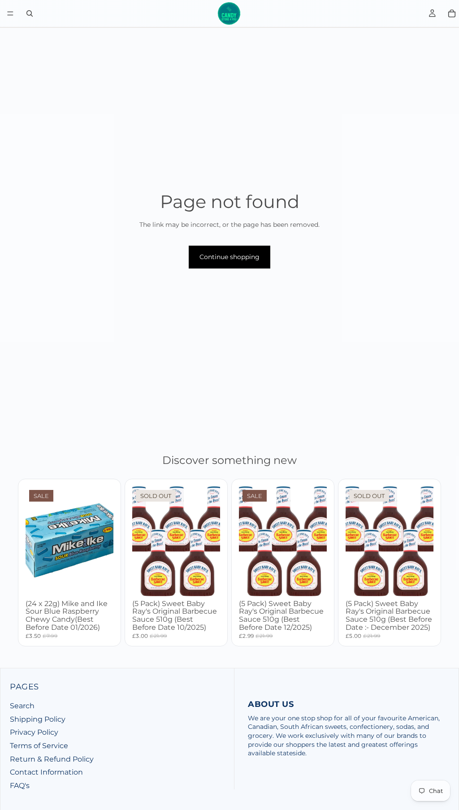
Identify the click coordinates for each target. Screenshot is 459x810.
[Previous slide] (142, 541)
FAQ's (20, 785)
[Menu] (10, 13)
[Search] (29, 13)
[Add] (99, 582)
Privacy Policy (34, 732)
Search (22, 706)
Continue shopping (229, 257)
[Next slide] (210, 541)
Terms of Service (39, 745)
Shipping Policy (37, 719)
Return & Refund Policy (52, 759)
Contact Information (46, 772)
